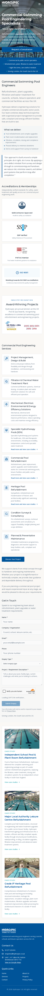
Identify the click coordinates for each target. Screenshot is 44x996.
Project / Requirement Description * (15, 670)
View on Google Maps (13, 962)
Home (4, 973)
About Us (25, 973)
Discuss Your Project (13, 559)
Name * (5, 617)
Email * (4, 638)
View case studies (11, 782)
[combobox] (22, 663)
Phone (4, 649)
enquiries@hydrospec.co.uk (15, 954)
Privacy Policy (11, 711)
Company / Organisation (11, 628)
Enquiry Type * (7, 659)
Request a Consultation (22, 49)
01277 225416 (10, 950)
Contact (5, 980)
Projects (25, 976)
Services (5, 976)
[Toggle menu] (39, 4)
